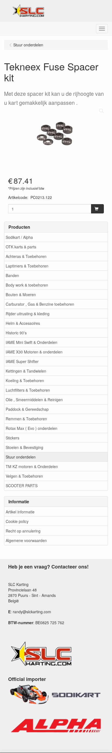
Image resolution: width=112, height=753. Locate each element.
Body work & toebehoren (27, 285)
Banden (12, 275)
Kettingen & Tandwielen (26, 371)
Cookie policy (17, 521)
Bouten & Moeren (21, 294)
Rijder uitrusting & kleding (27, 313)
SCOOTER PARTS (22, 485)
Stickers (12, 438)
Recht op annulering (23, 531)
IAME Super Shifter (22, 361)
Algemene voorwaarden (26, 540)
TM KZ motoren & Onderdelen (32, 466)
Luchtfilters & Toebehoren (28, 390)
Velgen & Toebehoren (24, 476)
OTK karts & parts (21, 246)
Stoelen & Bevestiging (24, 447)
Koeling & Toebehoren (25, 380)
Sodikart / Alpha (19, 237)
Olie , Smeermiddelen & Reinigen (34, 399)
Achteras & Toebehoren (26, 256)
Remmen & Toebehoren (26, 418)
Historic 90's (16, 332)
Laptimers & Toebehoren (27, 266)
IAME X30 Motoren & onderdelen (34, 352)
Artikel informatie (20, 511)
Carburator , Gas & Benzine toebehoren (40, 304)
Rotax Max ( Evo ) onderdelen (31, 428)
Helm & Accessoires (23, 323)
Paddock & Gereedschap (27, 409)
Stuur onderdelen (21, 457)
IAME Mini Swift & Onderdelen (31, 342)
